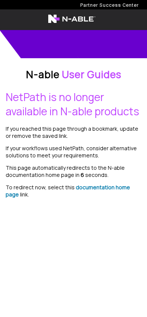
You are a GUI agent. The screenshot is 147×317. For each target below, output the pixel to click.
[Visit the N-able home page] (71, 22)
